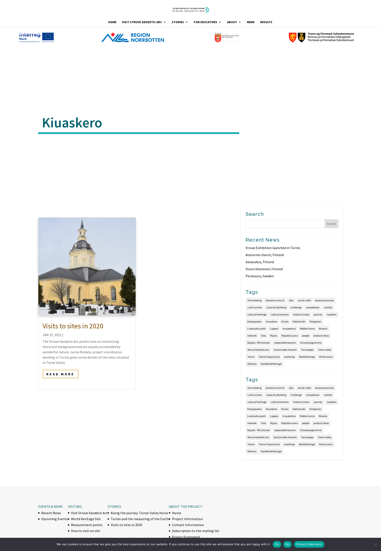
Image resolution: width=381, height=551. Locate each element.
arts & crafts (304, 300)
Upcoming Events (54, 519)
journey (318, 314)
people (305, 335)
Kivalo (284, 321)
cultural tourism (280, 314)
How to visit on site (85, 531)
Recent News (51, 513)
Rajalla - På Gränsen (258, 342)
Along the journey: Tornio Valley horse (139, 513)
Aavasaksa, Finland (260, 262)
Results (266, 22)
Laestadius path (256, 328)
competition (312, 307)
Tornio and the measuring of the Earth (140, 519)
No (288, 544)
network (252, 335)
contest (328, 307)
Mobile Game (307, 328)
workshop (289, 356)
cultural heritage (256, 314)
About (232, 22)
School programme (310, 342)
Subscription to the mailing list (195, 531)
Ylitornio (251, 363)
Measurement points (87, 525)
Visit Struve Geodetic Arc (142, 22)
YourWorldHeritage (271, 363)
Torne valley (324, 349)
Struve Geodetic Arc (258, 349)
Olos (263, 335)
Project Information (187, 519)
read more (60, 374)
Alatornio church (275, 300)
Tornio (250, 356)
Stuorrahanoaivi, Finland (264, 269)
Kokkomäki (299, 321)
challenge (296, 307)
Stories (178, 22)
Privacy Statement (186, 537)
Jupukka (331, 314)
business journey (324, 300)
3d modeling (254, 300)
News (251, 22)
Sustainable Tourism (285, 349)
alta (291, 300)
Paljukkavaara (289, 335)
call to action (254, 307)
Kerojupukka (254, 321)
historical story (301, 314)
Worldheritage (307, 356)
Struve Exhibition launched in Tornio (273, 248)
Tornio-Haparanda (269, 356)
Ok (277, 544)
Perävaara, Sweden (260, 276)
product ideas (321, 335)
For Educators (205, 22)
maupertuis (289, 328)
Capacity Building (276, 307)
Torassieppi (307, 349)
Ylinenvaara (326, 356)
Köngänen (315, 321)
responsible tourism (285, 342)
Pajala (273, 335)
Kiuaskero (271, 321)
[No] (375, 544)
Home (112, 22)
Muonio (323, 328)
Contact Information (188, 525)
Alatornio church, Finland (265, 255)
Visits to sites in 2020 (73, 326)
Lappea (274, 328)
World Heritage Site (86, 519)
